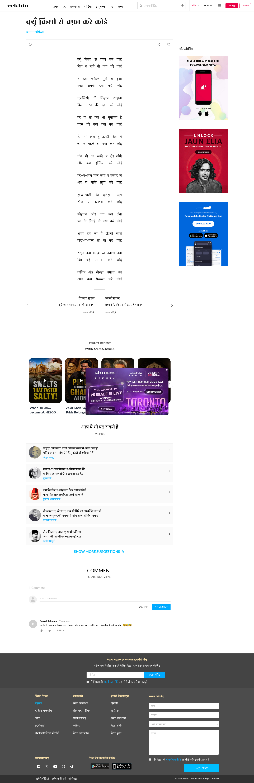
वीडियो (88, 6)
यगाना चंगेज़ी (35, 32)
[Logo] (17, 6)
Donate (245, 5)
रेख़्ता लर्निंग (116, 725)
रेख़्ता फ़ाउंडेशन (80, 703)
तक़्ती (37, 718)
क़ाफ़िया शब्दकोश (43, 710)
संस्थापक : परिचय (81, 710)
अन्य (120, 6)
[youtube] (55, 766)
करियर (76, 725)
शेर (63, 6)
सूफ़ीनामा (115, 710)
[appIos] (121, 766)
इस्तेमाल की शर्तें (59, 778)
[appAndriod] (100, 766)
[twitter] (47, 766)
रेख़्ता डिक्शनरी (118, 718)
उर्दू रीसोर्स (40, 725)
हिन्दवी (114, 703)
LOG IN (208, 5)
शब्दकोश (75, 6)
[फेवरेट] (168, 44)
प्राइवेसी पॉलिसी (42, 778)
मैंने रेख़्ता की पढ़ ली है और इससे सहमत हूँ (119, 681)
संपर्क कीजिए (79, 718)
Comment (161, 607)
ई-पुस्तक (101, 6)
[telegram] (71, 766)
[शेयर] (159, 44)
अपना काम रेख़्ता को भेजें (47, 733)
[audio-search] (182, 5)
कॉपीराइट (72, 778)
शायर (55, 6)
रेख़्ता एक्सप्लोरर (81, 733)
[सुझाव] (30, 44)
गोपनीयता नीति (111, 681)
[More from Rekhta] (219, 5)
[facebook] (38, 766)
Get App (232, 5)
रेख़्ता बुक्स (116, 733)
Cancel (144, 607)
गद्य (112, 6)
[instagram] (63, 766)
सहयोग (38, 703)
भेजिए (205, 767)
